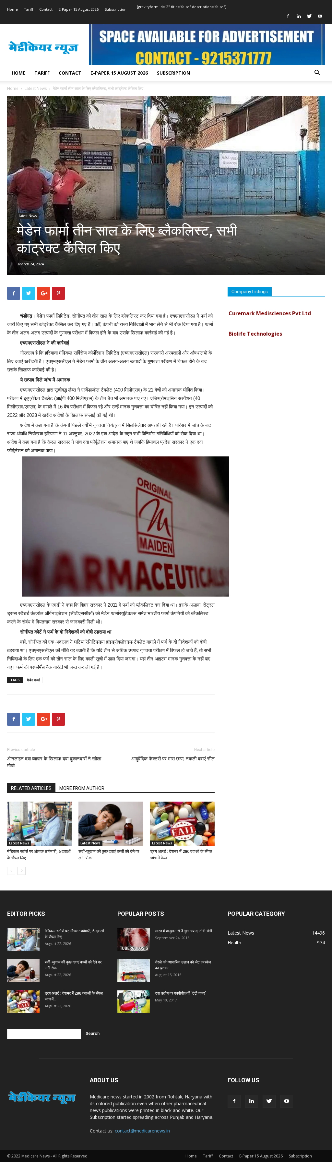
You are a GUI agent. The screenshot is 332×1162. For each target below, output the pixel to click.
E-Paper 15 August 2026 (79, 9)
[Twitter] (309, 16)
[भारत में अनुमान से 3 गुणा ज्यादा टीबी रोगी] (133, 939)
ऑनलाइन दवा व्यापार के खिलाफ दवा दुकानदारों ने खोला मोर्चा (54, 762)
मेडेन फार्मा (33, 679)
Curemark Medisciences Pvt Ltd (270, 303)
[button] (317, 73)
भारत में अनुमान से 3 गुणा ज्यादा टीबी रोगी (183, 931)
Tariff (28, 9)
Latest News (36, 88)
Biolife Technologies (255, 323)
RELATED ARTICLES (31, 788)
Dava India (242, 343)
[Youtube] (320, 16)
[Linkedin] (298, 16)
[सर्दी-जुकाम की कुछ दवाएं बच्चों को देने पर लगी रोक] (110, 824)
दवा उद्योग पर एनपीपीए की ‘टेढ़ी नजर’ (180, 993)
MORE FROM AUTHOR (81, 788)
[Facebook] (288, 16)
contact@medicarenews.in (142, 1131)
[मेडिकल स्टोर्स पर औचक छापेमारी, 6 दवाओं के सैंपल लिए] (39, 824)
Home (12, 9)
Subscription (115, 9)
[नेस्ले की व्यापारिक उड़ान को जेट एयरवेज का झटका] (133, 970)
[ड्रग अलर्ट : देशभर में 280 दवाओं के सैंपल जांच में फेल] (182, 824)
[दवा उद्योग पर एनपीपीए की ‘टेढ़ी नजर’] (133, 1001)
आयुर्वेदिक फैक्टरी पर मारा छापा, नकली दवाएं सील (173, 759)
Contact (46, 9)
